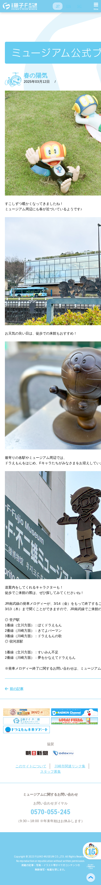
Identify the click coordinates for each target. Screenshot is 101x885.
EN (68, 6)
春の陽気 (36, 75)
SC (79, 6)
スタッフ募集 (50, 771)
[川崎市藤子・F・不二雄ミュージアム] (20, 6)
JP (58, 6)
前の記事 (17, 689)
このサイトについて (30, 766)
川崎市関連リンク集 (69, 766)
